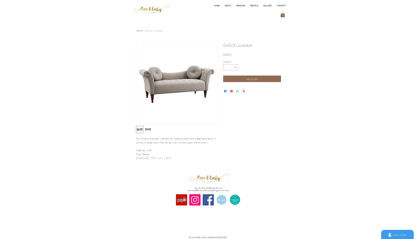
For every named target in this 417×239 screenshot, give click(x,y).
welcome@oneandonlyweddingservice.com (208, 190)
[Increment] (236, 67)
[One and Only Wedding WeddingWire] (235, 199)
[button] (282, 14)
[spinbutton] (231, 67)
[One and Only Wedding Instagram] (195, 199)
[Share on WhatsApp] (238, 91)
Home (139, 30)
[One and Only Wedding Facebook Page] (208, 199)
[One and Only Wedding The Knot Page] (221, 199)
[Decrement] (226, 67)
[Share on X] (244, 91)
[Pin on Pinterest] (231, 91)
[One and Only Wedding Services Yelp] (181, 199)
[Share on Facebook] (225, 91)
